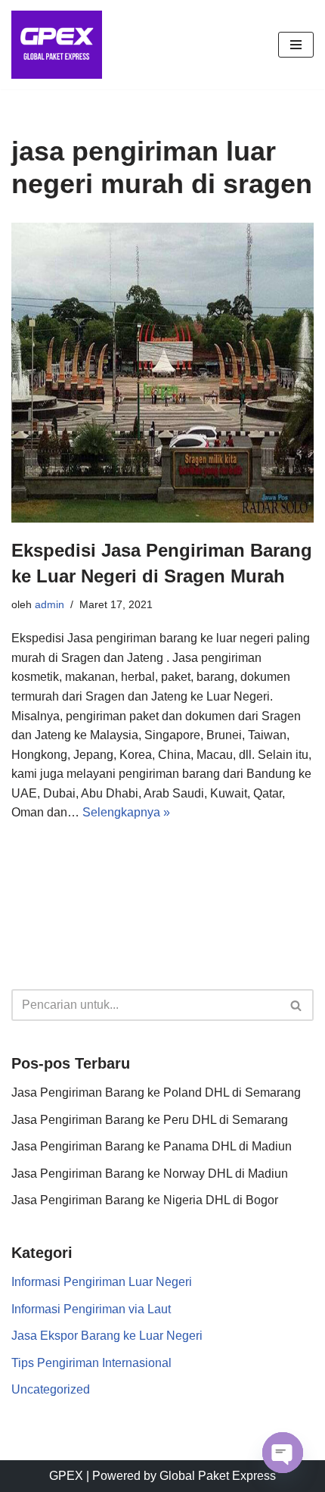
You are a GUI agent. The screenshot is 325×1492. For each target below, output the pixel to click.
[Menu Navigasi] (296, 45)
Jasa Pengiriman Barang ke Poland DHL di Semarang (156, 1092)
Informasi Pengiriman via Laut (91, 1309)
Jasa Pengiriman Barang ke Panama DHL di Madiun (151, 1146)
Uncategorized (50, 1389)
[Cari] (297, 1005)
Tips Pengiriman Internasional (91, 1362)
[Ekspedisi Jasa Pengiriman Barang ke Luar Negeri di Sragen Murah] (162, 373)
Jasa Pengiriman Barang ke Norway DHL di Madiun (149, 1173)
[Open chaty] (282, 1452)
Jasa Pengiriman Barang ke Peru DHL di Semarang (149, 1119)
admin (49, 604)
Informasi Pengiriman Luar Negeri (101, 1281)
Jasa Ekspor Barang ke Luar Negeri (107, 1335)
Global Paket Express (217, 1475)
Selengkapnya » (126, 812)
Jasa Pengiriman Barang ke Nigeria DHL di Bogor (144, 1200)
